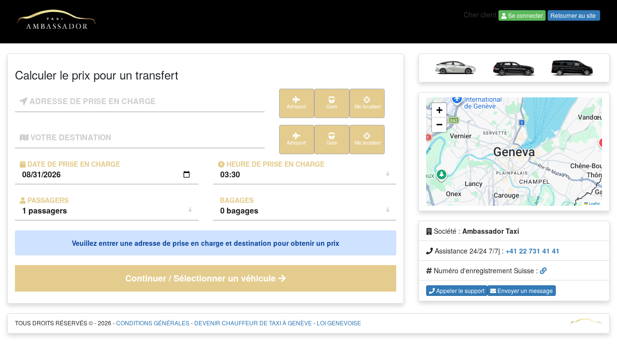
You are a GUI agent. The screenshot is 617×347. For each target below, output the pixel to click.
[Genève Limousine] (56, 21)
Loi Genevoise (339, 323)
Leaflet (594, 203)
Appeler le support (459, 290)
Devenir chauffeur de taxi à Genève (253, 323)
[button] (439, 110)
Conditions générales (152, 323)
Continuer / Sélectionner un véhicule (201, 278)
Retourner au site (573, 15)
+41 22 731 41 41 (533, 250)
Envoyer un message (524, 290)
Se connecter (525, 15)
